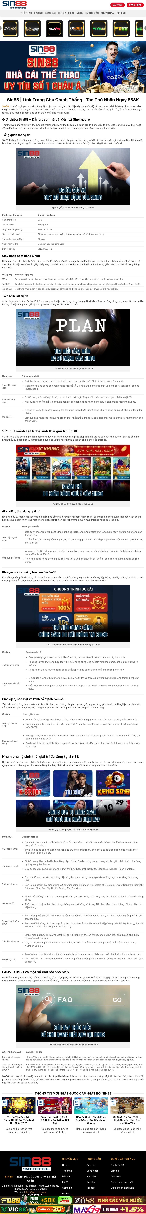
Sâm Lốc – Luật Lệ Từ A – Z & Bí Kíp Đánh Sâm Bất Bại (55, 1120)
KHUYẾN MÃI (107, 13)
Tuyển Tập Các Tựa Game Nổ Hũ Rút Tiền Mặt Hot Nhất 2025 (19, 1120)
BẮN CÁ (62, 13)
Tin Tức (121, 13)
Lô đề (71, 13)
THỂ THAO (26, 13)
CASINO (38, 13)
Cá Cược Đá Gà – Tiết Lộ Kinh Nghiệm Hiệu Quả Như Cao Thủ (127, 1120)
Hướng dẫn (92, 13)
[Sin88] (14, 5)
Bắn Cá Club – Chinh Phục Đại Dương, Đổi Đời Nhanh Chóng (91, 1120)
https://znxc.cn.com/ (35, 1192)
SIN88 (9, 1176)
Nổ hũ (79, 13)
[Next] (138, 1113)
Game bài (50, 13)
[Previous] (7, 1113)
